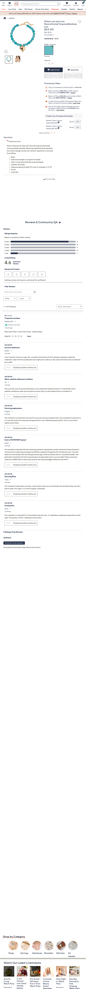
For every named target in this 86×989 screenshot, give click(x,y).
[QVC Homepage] (5, 18)
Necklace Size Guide (15, 141)
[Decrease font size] (54, 132)
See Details (60, 110)
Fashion (72, 9)
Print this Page (50, 179)
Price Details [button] (48, 35)
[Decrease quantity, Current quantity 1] (45, 63)
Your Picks (12, 9)
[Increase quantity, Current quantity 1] (52, 63)
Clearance (55, 9)
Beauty (80, 9)
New (20, 9)
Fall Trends (29, 9)
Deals (4, 9)
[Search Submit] (59, 4)
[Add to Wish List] (79, 22)
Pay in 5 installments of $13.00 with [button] (61, 87)
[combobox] (38, 4)
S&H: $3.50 (48, 32)
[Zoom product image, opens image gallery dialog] (5, 52)
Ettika (46, 27)
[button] (3, 4)
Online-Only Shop (42, 9)
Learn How (76, 103)
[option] (43, 13)
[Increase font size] (52, 132)
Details (73, 92)
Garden (64, 9)
